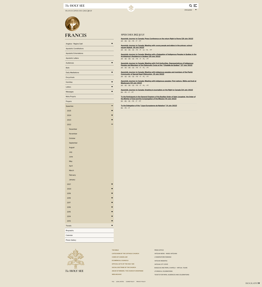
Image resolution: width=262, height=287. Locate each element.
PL (147, 50)
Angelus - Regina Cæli (74, 44)
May (70, 161)
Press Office (159, 250)
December (73, 129)
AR (122, 41)
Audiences (70, 63)
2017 (69, 203)
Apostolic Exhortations (74, 53)
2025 (69, 111)
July (70, 152)
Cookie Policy (130, 281)
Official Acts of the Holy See (123, 264)
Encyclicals (70, 77)
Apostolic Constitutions (75, 48)
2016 (69, 207)
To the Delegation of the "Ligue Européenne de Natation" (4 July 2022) (149, 106)
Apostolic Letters (72, 58)
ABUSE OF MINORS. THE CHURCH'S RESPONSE (127, 271)
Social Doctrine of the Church (124, 267)
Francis (69, 11)
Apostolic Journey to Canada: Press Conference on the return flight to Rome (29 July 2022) (157, 39)
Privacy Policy (141, 281)
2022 (85, 11)
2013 (69, 221)
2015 (69, 212)
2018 (69, 198)
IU (144, 50)
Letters (68, 87)
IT (136, 41)
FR (133, 41)
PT (140, 41)
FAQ (113, 281)
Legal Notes (120, 281)
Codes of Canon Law (119, 257)
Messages (69, 92)
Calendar (69, 235)
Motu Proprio (71, 96)
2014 (69, 216)
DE (126, 50)
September (73, 143)
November (73, 134)
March (71, 170)
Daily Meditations (72, 72)
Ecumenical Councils (120, 260)
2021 (69, 184)
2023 (69, 120)
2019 (69, 193)
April (71, 166)
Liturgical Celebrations (163, 271)
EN (126, 41)
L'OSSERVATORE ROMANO (162, 257)
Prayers (69, 101)
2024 (69, 115)
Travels (68, 226)
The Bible (115, 250)
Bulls (67, 68)
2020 (69, 189)
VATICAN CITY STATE (161, 264)
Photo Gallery (71, 240)
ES (129, 41)
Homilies (69, 82)
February (72, 175)
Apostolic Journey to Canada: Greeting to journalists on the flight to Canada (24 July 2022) (157, 90)
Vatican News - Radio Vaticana (165, 253)
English (189, 10)
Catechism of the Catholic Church (125, 253)
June (71, 157)
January (72, 180)
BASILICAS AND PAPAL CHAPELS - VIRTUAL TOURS (170, 268)
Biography (253, 283)
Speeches (78, 11)
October (72, 138)
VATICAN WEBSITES (160, 261)
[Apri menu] (195, 5)
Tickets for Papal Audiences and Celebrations (171, 274)
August (71, 147)
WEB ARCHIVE (116, 274)
